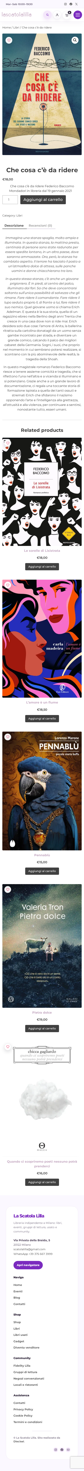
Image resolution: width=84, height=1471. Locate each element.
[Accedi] (57, 15)
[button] (75, 40)
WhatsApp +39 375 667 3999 (33, 1254)
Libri (16, 27)
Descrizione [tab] (14, 225)
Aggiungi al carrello (43, 199)
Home (6, 27)
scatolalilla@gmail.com (29, 1249)
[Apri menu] (77, 15)
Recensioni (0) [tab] (40, 225)
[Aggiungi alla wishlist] (8, 40)
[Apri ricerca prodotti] (47, 15)
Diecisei (18, 1441)
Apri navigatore (28, 1265)
